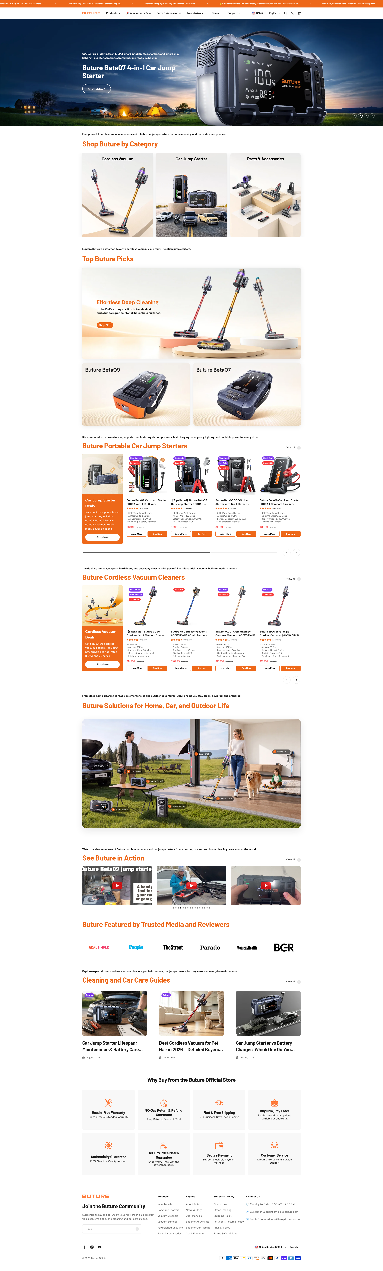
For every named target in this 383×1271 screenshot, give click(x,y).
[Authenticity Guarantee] (108, 1154)
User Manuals (194, 1215)
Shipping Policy (223, 1215)
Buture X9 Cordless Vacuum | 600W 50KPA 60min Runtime (189, 633)
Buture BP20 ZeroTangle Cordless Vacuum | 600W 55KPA (280, 633)
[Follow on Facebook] (84, 1247)
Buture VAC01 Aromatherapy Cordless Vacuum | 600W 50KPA (235, 633)
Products (111, 13)
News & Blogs (194, 1210)
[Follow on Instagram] (92, 1247)
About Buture (194, 1204)
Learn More (136, 534)
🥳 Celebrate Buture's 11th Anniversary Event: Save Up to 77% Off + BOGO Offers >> (131, 3)
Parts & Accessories (169, 13)
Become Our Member (198, 1227)
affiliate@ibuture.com (287, 1219)
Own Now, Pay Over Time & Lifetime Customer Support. (221, 3)
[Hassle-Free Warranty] (108, 1110)
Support (233, 13)
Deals (215, 13)
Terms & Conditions (225, 1233)
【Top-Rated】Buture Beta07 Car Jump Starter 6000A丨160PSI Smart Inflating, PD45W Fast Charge (189, 502)
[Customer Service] (274, 1154)
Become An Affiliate (197, 1221)
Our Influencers (195, 1233)
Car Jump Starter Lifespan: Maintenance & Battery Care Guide (110, 1046)
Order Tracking (222, 1210)
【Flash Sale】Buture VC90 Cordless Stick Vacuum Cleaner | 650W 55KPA (147, 633)
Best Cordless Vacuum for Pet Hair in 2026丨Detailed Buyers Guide (189, 1046)
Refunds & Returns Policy (229, 1221)
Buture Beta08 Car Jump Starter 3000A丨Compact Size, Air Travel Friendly (280, 502)
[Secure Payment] (219, 1154)
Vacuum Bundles (167, 1221)
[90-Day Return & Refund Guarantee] (164, 1110)
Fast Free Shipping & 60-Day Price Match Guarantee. (42, 3)
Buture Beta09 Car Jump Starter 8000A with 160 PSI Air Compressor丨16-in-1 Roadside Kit (146, 502)
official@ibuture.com (285, 1211)
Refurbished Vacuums (171, 1227)
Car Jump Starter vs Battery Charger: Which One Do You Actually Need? (264, 1046)
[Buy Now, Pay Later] (274, 1110)
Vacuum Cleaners (168, 1215)
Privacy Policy (222, 1227)
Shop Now (102, 537)
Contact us (220, 1204)
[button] (173, 908)
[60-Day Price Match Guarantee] (164, 1154)
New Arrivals (195, 13)
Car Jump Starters (168, 1210)
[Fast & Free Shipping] (219, 1110)
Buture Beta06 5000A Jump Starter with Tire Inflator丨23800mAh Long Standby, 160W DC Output (234, 502)
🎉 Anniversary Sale (138, 13)
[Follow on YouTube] (100, 1247)
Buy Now (157, 534)
